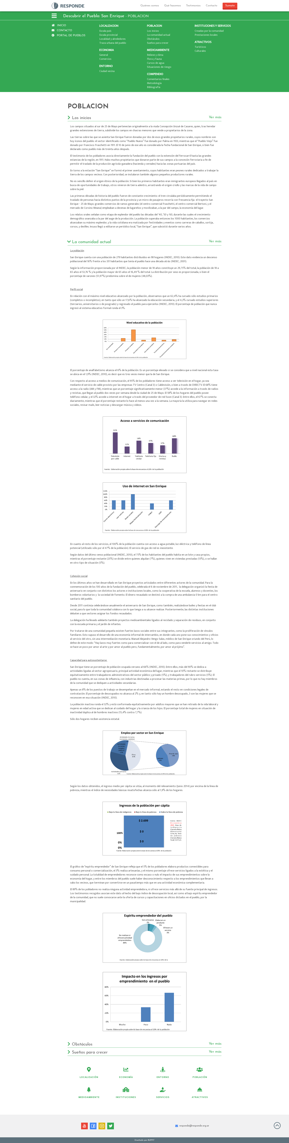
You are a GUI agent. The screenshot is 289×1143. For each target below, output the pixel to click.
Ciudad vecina (107, 71)
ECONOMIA (106, 50)
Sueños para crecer (157, 43)
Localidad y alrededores (112, 39)
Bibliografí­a (153, 87)
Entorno (163, 1077)
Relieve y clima (155, 55)
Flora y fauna (154, 59)
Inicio (61, 25)
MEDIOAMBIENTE (158, 50)
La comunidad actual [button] (146, 242)
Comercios (105, 59)
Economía (126, 1077)
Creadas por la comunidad (209, 31)
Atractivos (200, 1097)
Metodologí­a (154, 83)
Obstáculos (153, 39)
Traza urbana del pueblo (112, 43)
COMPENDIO (155, 74)
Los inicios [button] (146, 118)
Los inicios (153, 31)
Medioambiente (89, 1097)
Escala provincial (108, 35)
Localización (89, 1077)
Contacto (211, 5)
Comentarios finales (158, 79)
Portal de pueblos (70, 35)
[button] (54, 16)
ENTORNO (106, 66)
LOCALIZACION (108, 25)
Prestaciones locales (206, 35)
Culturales (200, 51)
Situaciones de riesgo (159, 67)
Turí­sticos (200, 47)
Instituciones (126, 1097)
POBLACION (154, 25)
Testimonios (193, 5)
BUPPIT (151, 1140)
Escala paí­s (105, 31)
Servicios (163, 1097)
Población (200, 1077)
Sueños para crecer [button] (146, 1052)
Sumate (230, 5)
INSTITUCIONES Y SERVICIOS (213, 25)
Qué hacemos (172, 5)
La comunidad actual (158, 35)
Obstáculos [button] (146, 1044)
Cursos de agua (155, 63)
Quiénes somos (149, 5)
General (103, 55)
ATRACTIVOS (203, 42)
